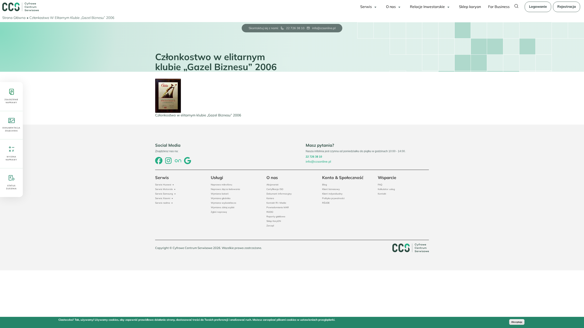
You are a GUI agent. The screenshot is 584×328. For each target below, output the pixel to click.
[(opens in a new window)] (158, 161)
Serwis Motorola (164, 189)
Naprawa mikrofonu (221, 184)
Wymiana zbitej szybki (222, 207)
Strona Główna (14, 17)
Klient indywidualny (332, 193)
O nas (391, 6)
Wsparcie (387, 177)
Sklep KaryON (273, 221)
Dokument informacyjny (279, 193)
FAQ (380, 184)
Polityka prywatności (333, 198)
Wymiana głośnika (220, 198)
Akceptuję (516, 322)
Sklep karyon (470, 6)
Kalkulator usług (386, 189)
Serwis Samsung (164, 193)
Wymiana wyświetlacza (223, 202)
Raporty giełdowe (275, 216)
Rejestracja (566, 6)
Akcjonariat (272, 184)
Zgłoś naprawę (219, 211)
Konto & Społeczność (342, 177)
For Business (499, 6)
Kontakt (382, 193)
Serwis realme (162, 202)
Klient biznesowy (331, 189)
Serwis (366, 6)
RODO (269, 211)
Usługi (217, 177)
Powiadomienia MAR (277, 207)
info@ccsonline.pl (324, 28)
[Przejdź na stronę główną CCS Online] (20, 7)
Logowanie (538, 6)
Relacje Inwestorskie (427, 6)
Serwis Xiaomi (162, 198)
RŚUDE (326, 202)
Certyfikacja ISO (274, 189)
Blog (324, 184)
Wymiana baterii (219, 193)
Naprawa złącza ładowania (225, 189)
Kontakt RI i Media (276, 202)
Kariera (270, 198)
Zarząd (270, 225)
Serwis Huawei (163, 184)
